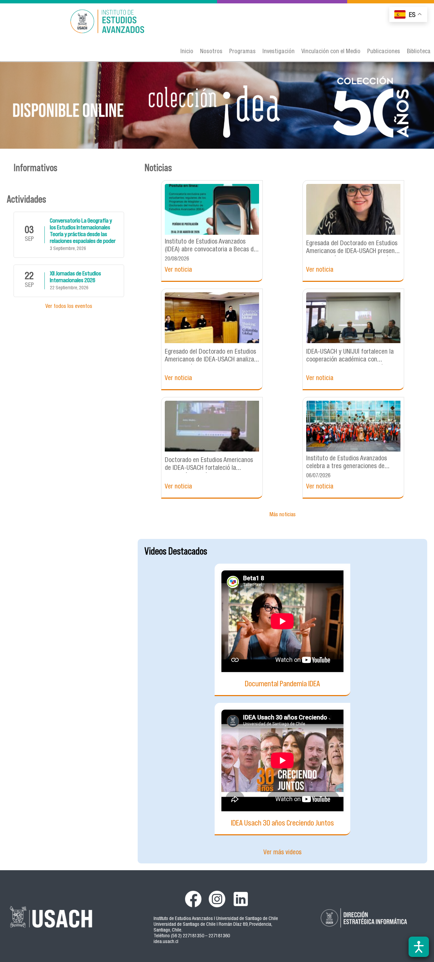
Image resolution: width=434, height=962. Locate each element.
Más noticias (283, 515)
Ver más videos (282, 853)
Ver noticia (178, 270)
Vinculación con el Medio (330, 52)
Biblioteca (419, 52)
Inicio (186, 52)
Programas (242, 52)
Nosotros (211, 52)
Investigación (278, 52)
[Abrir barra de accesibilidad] (419, 947)
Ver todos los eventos (68, 307)
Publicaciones (383, 52)
